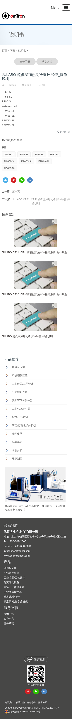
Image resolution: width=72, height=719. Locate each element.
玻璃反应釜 (18, 367)
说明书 (16, 34)
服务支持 (11, 608)
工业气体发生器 (21, 408)
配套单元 (17, 441)
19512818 (17, 140)
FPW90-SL (43, 161)
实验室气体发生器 (22, 400)
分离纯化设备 (20, 392)
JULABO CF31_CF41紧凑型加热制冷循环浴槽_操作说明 (36, 201)
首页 (4, 50)
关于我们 (9, 702)
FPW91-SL (9, 168)
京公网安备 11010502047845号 (24, 711)
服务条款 (31, 702)
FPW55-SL (26, 161)
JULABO (8, 154)
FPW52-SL (9, 161)
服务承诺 (9, 623)
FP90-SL (54, 154)
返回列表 (65, 131)
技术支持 (9, 613)
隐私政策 (42, 702)
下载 (12, 50)
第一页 (11, 191)
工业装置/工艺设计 (22, 383)
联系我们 (20, 702)
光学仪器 (17, 433)
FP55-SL (39, 154)
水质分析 (17, 450)
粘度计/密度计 (20, 417)
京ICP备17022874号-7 (47, 708)
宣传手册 (25, 61)
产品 (7, 562)
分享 (43, 85)
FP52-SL (24, 154)
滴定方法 (47, 61)
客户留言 (9, 618)
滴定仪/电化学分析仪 (24, 425)
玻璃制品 (17, 458)
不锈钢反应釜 (20, 375)
